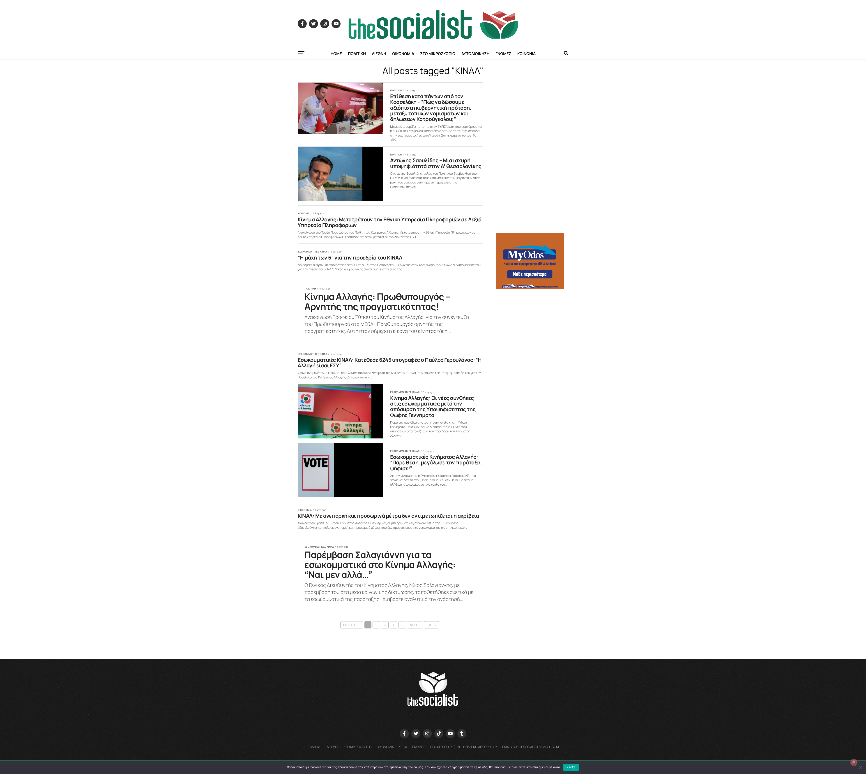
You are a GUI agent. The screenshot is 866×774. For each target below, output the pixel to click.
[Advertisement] (532, 325)
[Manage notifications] (853, 762)
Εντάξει (571, 767)
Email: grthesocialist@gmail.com (530, 747)
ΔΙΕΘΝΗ (379, 53)
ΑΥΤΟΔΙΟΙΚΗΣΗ (475, 53)
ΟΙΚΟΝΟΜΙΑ (403, 53)
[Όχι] (860, 767)
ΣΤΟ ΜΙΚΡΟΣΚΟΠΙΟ (437, 53)
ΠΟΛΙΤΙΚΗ (357, 53)
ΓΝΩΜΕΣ (503, 53)
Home (336, 53)
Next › (415, 625)
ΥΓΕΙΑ (403, 747)
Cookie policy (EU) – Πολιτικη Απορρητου (463, 747)
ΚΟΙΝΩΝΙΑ (526, 53)
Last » (431, 625)
